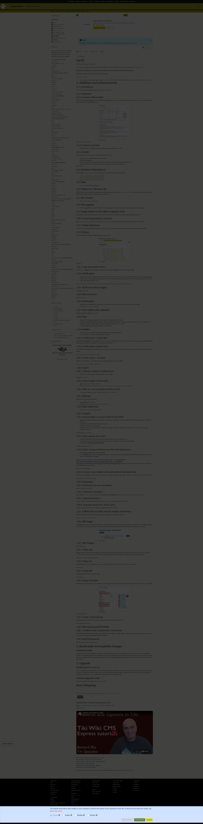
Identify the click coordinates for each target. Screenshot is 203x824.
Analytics (67, 815)
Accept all (149, 820)
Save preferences (139, 820)
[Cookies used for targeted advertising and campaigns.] (84, 815)
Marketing (80, 815)
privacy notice (57, 811)
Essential (55, 815)
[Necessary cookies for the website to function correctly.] (59, 815)
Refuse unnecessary (127, 820)
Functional (92, 815)
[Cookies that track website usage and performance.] (71, 815)
